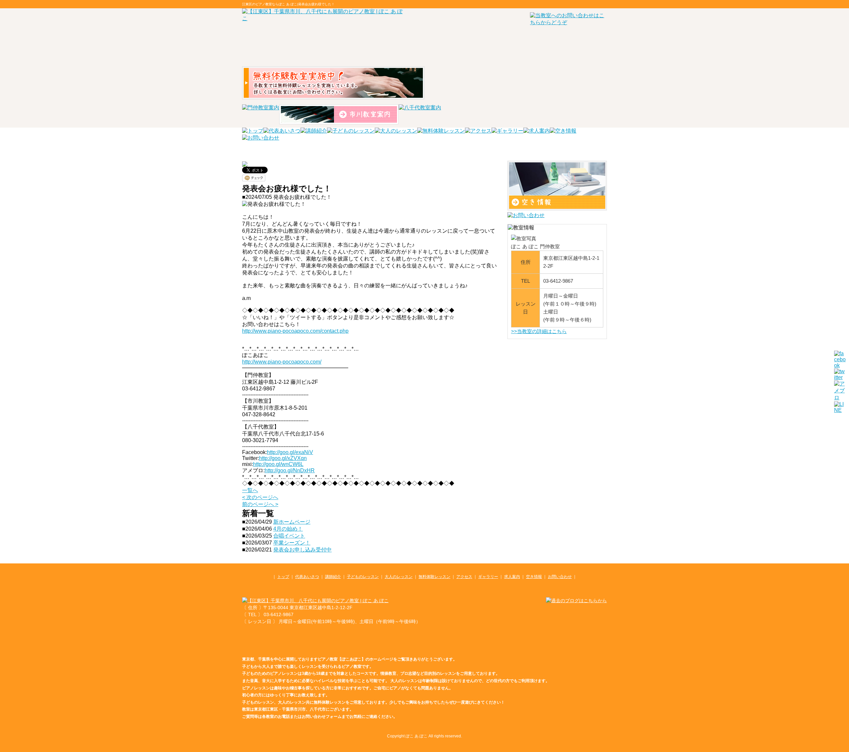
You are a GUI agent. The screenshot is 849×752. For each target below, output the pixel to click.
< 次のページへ (260, 497)
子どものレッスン (363, 576)
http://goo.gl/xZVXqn (283, 458)
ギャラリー (488, 576)
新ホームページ (291, 522)
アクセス (464, 576)
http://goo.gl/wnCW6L (278, 464)
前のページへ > (260, 504)
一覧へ (250, 490)
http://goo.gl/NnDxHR (290, 470)
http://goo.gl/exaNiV (290, 452)
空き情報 (534, 576)
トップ (283, 576)
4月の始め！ (288, 529)
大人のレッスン (399, 576)
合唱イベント (289, 536)
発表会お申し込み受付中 (302, 549)
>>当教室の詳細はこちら (539, 331)
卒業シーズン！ (291, 543)
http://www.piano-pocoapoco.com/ (281, 362)
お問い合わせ (560, 576)
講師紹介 (333, 576)
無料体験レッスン (434, 576)
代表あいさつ (307, 576)
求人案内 (512, 576)
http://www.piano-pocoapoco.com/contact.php (295, 331)
